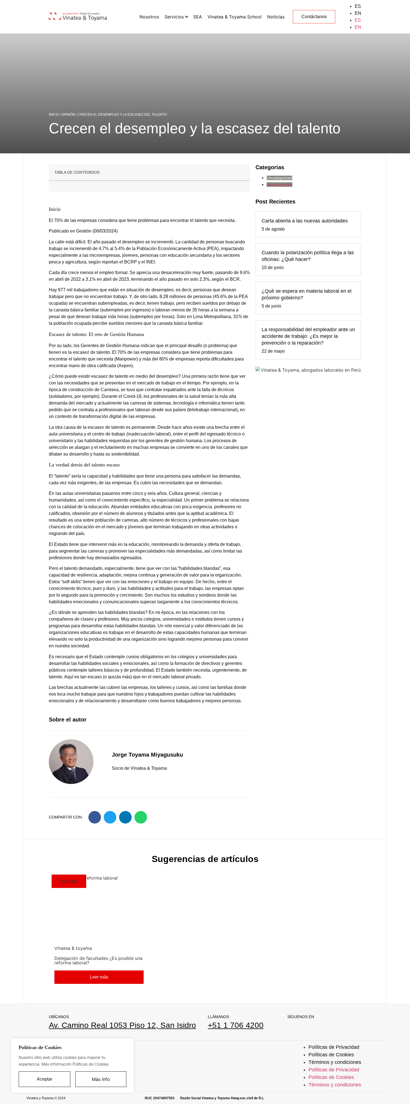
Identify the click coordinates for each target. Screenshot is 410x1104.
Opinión (68, 115)
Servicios (174, 17)
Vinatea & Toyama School (235, 17)
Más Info (101, 1079)
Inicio (54, 115)
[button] (94, 817)
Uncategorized (279, 178)
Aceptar (44, 1079)
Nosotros (149, 17)
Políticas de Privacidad (333, 1047)
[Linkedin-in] (289, 1026)
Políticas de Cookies (331, 1054)
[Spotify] (318, 1026)
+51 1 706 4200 (236, 1025)
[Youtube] (333, 1026)
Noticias (275, 17)
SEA (197, 17)
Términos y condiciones (334, 1062)
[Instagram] (304, 1026)
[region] (72, 1065)
